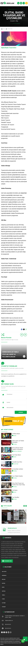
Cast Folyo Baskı (16, 455)
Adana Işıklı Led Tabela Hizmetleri (18, 441)
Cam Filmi (16, 463)
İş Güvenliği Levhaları (17, 469)
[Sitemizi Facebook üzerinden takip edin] (2, 632)
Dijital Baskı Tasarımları (8, 47)
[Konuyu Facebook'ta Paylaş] (21, 329)
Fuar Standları (15, 497)
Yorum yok (9, 28)
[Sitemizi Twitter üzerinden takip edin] (4, 632)
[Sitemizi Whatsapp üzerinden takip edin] (10, 632)
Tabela (15, 444)
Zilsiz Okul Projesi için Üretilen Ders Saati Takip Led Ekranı (18, 484)
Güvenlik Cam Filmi (17, 462)
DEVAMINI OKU (8, 561)
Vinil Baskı (15, 490)
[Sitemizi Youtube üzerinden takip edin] (8, 632)
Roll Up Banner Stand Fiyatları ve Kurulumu (17, 448)
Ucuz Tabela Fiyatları (17, 476)
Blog (17, 21)
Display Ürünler (17, 451)
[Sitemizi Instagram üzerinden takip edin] (6, 632)
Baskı (15, 435)
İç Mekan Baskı (16, 433)
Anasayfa (12, 21)
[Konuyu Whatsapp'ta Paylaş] (26, 329)
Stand (15, 499)
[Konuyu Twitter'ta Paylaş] (24, 329)
